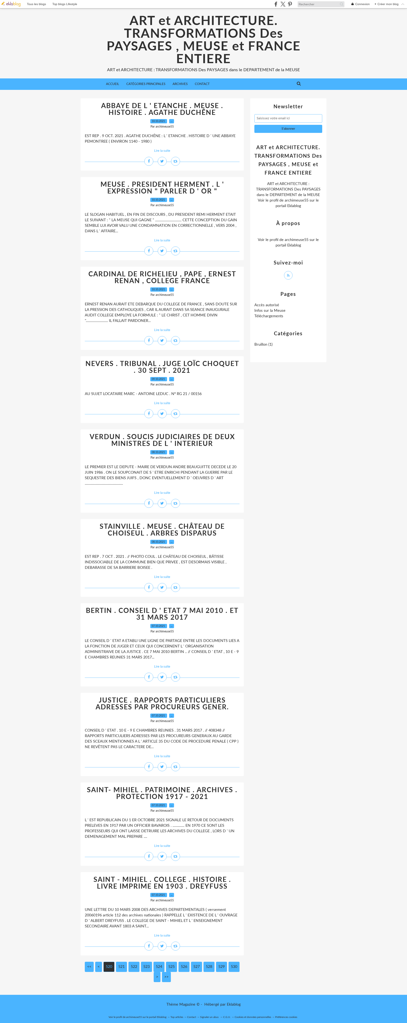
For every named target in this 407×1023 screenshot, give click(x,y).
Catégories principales (145, 84)
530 (234, 967)
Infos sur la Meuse (270, 311)
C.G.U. (227, 1017)
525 (171, 967)
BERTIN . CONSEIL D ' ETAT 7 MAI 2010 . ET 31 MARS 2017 (162, 614)
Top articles (176, 1017)
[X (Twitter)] (283, 4)
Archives (180, 84)
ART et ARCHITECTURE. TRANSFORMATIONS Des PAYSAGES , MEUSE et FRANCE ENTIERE (204, 40)
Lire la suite (162, 150)
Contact (202, 84)
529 (221, 967)
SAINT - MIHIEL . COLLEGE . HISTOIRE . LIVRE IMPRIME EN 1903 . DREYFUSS (162, 883)
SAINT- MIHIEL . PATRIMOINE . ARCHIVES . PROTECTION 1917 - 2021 (162, 793)
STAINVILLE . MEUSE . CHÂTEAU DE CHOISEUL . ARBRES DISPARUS (162, 530)
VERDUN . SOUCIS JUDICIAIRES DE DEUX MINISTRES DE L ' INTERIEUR (162, 440)
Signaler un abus (209, 1017)
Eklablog (234, 1004)
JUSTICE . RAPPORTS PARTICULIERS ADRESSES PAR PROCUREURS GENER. (162, 704)
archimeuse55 (296, 200)
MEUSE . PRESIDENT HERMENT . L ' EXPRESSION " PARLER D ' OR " (162, 188)
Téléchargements (268, 316)
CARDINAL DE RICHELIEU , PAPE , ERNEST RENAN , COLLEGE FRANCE (162, 277)
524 (159, 967)
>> (166, 977)
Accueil (112, 84)
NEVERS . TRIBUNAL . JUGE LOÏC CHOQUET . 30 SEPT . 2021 (162, 367)
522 (134, 967)
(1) (263, 345)
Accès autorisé (266, 305)
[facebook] (276, 4)
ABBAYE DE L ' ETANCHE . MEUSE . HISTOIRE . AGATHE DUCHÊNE (162, 109)
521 (121, 967)
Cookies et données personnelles (253, 1017)
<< (89, 967)
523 (146, 967)
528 (209, 967)
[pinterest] (290, 4)
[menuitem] (112, 84)
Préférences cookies (286, 1017)
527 (196, 967)
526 (184, 967)
